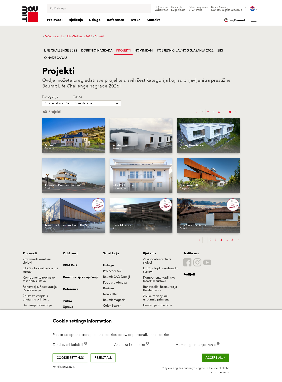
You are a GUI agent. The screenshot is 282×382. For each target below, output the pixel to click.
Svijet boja (111, 253)
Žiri (220, 50)
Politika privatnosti (64, 367)
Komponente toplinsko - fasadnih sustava (40, 279)
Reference (70, 289)
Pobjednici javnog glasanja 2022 (185, 50)
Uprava (68, 307)
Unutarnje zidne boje (37, 305)
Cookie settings (70, 357)
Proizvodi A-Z (112, 271)
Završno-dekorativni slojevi (37, 260)
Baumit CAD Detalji (116, 277)
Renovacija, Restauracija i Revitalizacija (40, 288)
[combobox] (99, 8)
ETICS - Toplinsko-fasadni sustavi (40, 270)
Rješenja (149, 253)
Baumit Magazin (114, 300)
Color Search (112, 305)
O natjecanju (55, 58)
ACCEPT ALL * (215, 357)
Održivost (70, 253)
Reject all (103, 357)
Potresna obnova (115, 282)
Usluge (108, 265)
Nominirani (143, 50)
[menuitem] (161, 8)
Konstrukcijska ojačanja (80, 277)
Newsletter (110, 294)
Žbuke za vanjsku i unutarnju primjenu (36, 297)
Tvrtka (67, 301)
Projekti (123, 50)
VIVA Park (70, 265)
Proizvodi (30, 253)
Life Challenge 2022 (60, 50)
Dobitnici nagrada (96, 50)
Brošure (108, 288)
